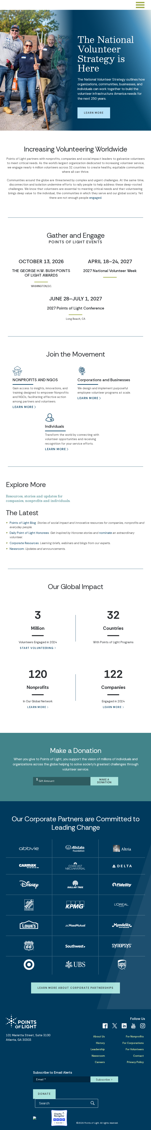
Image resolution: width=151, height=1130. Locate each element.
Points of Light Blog (23, 523)
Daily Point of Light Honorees (29, 533)
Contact (138, 1056)
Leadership (98, 1049)
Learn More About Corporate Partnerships (75, 988)
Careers (100, 1062)
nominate (105, 533)
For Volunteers (135, 1049)
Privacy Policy (135, 1062)
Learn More (94, 112)
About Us (99, 1036)
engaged (95, 198)
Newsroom (17, 549)
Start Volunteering (36, 648)
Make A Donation (104, 781)
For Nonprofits (135, 1036)
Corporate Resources (24, 543)
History (100, 1043)
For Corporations (133, 1043)
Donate (44, 1094)
